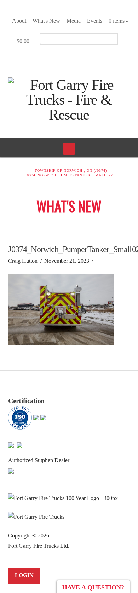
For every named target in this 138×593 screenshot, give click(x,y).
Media (74, 21)
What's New (46, 21)
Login (24, 575)
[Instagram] (83, 58)
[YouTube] (71, 58)
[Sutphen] (11, 470)
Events (94, 21)
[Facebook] (58, 58)
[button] (69, 149)
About (19, 21)
